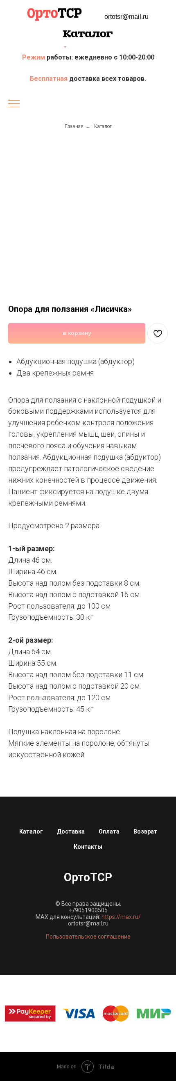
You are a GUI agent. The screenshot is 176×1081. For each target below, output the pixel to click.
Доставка (71, 831)
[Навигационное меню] (14, 104)
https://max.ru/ (121, 917)
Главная (74, 126)
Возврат (145, 831)
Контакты (88, 846)
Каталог (103, 126)
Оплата (109, 831)
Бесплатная (49, 78)
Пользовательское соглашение (88, 936)
